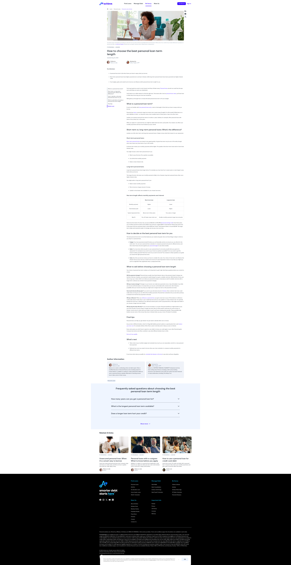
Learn (111, 9)
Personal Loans (117, 9)
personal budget (154, 245)
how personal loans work (145, 107)
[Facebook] (100, 500)
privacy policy (153, 560)
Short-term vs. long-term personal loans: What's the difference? (114, 92)
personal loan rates (171, 93)
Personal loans (163, 88)
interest (165, 291)
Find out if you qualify (132, 334)
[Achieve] (104, 483)
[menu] (116, 98)
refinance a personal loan (148, 298)
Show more (144, 424)
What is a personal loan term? (115, 88)
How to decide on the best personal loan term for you (114, 97)
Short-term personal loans (133, 141)
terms (135, 112)
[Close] (178, 559)
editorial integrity (120, 44)
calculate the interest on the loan (154, 354)
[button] (128, 3)
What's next (111, 106)
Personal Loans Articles (127, 9)
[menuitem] (116, 89)
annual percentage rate (167, 222)
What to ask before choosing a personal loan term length (115, 100)
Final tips (110, 103)
